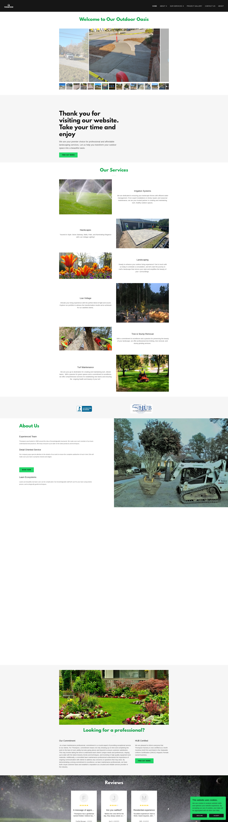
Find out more (68, 155)
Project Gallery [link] (194, 6)
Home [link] (154, 6)
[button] (163, 6)
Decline (200, 815)
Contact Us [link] (210, 6)
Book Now (26, 470)
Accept (216, 815)
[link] (8, 6)
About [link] (221, 6)
